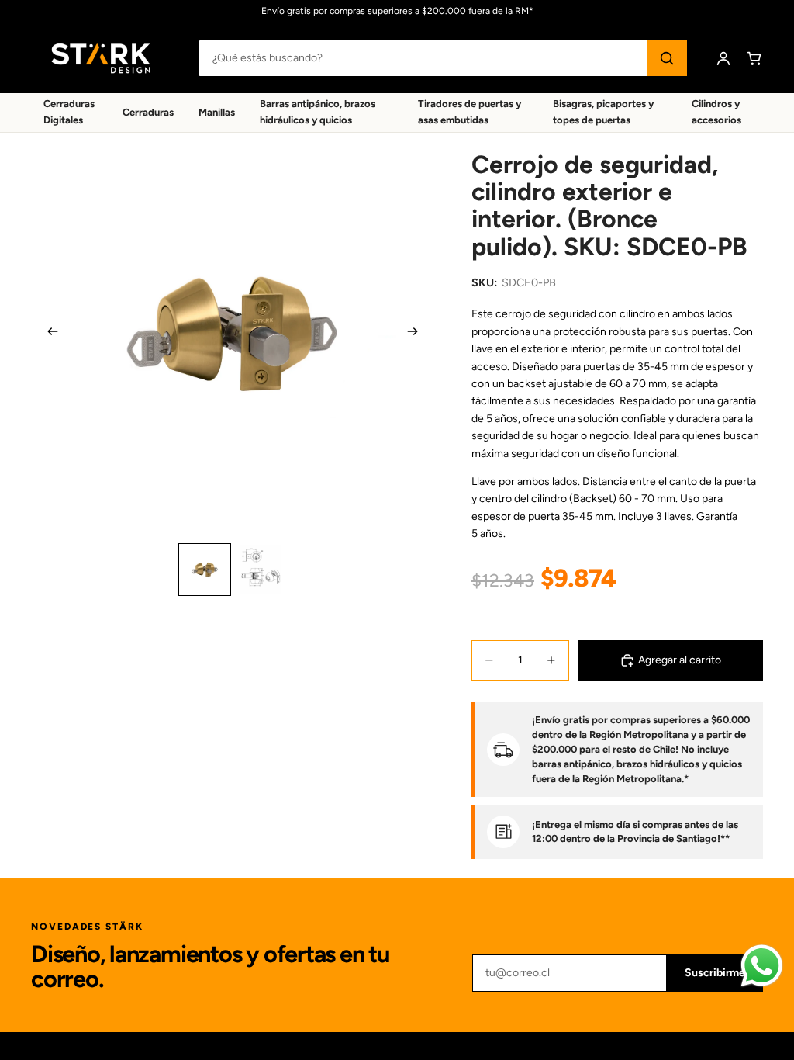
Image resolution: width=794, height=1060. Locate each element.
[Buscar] (667, 58)
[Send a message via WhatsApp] (761, 965)
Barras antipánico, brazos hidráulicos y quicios (317, 112)
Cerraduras (148, 112)
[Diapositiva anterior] (48, 334)
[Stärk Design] (101, 58)
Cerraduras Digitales (69, 112)
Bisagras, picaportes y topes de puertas (603, 112)
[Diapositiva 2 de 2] (260, 569)
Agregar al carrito (679, 660)
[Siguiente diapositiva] (417, 334)
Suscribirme (715, 972)
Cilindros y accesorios (716, 112)
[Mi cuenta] (723, 58)
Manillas (216, 112)
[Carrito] (754, 58)
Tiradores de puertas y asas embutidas (469, 112)
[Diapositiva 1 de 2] (205, 569)
